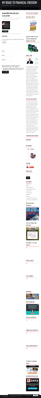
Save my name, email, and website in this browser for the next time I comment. (11, 66)
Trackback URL (17, 33)
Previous (5, 31)
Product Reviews (29, 192)
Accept (35, 395)
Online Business (28, 190)
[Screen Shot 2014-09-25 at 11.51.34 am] (6, 25)
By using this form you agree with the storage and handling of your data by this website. (13, 69)
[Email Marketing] (32, 309)
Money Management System (31, 189)
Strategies (27, 196)
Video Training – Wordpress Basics (32, 199)
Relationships (28, 194)
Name (3, 51)
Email (3, 55)
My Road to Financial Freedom (19, 3)
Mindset (27, 185)
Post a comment (5, 33)
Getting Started (28, 183)
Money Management (29, 187)
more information (29, 395)
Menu (20, 8)
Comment (4, 42)
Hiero (34, 396)
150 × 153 (15, 17)
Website (4, 59)
